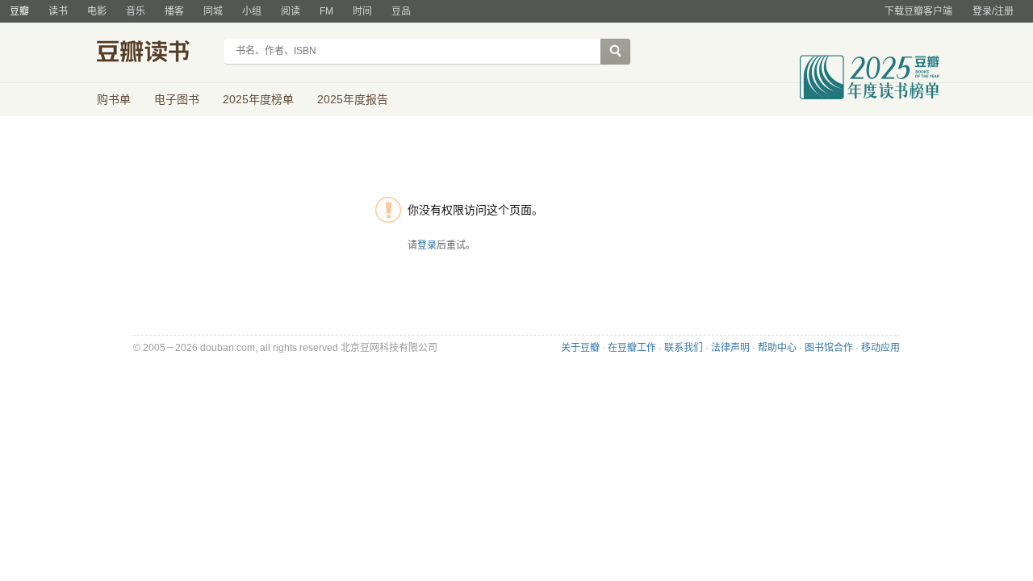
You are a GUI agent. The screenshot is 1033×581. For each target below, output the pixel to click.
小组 (251, 11)
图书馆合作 (829, 347)
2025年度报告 (352, 99)
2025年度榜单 (258, 99)
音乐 (135, 11)
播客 (174, 11)
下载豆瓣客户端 (918, 11)
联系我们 (683, 347)
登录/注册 (993, 11)
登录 (427, 245)
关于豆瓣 (580, 347)
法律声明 (730, 347)
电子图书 (176, 99)
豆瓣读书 (155, 53)
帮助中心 (777, 347)
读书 (58, 11)
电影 (97, 11)
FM (326, 11)
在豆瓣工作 (632, 347)
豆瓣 (19, 11)
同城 (213, 11)
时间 (362, 11)
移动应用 (880, 347)
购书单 (114, 99)
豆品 (401, 11)
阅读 (290, 11)
